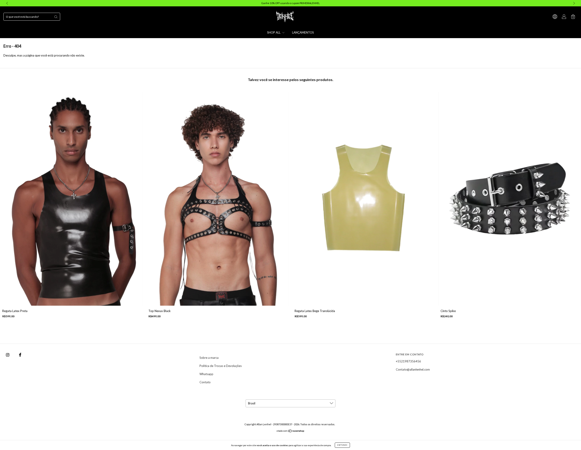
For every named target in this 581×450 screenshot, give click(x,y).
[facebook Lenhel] (20, 355)
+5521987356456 (408, 361)
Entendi (342, 445)
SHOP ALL (274, 32)
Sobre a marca (209, 357)
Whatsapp (206, 374)
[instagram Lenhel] (7, 355)
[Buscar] (56, 17)
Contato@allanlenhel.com (413, 369)
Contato (205, 382)
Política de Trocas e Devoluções (220, 366)
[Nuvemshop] (290, 431)
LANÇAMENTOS (303, 32)
